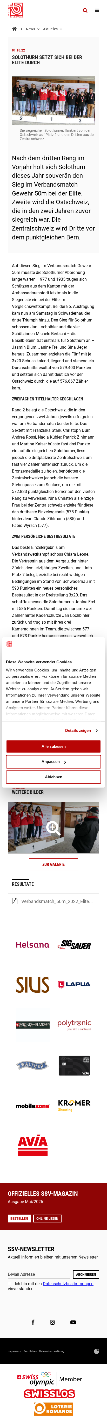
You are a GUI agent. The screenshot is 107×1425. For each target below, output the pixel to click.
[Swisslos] (54, 1394)
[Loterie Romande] (53, 1409)
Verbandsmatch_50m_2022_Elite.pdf (59, 901)
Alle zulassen (54, 746)
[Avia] (33, 1147)
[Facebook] (33, 1322)
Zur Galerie (53, 864)
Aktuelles (50, 29)
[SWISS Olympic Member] (53, 1379)
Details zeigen (78, 730)
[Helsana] (33, 945)
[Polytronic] (74, 1025)
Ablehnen (53, 777)
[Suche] (85, 10)
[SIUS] (33, 985)
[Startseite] (18, 10)
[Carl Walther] (33, 1066)
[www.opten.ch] (96, 1351)
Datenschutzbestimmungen (68, 1283)
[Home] (14, 29)
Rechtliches (30, 1351)
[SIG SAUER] (74, 945)
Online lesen (47, 1218)
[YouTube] (73, 1322)
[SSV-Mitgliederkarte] (74, 1066)
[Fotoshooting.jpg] (53, 828)
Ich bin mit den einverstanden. (50, 1286)
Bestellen (19, 1218)
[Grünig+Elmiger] (33, 1025)
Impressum (14, 1351)
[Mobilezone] (33, 1106)
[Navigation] (97, 10)
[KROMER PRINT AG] (74, 1106)
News (31, 29)
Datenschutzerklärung (51, 1351)
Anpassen (51, 762)
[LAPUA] (74, 985)
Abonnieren (86, 1274)
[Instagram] (52, 1322)
